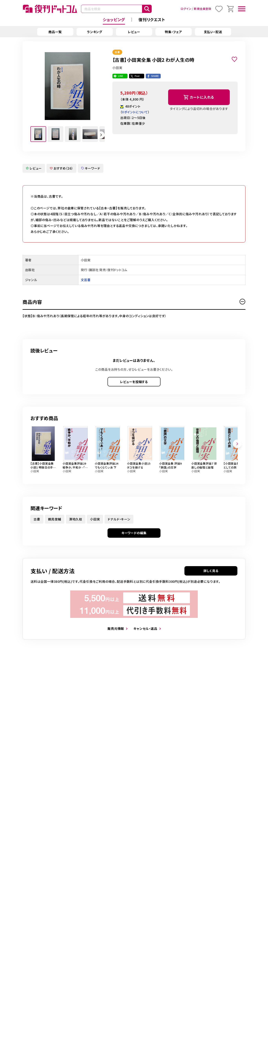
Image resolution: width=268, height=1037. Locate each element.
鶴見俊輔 (54, 519)
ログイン (185, 9)
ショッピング (114, 19)
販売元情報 (116, 628)
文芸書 (85, 279)
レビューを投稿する (134, 381)
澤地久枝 (75, 519)
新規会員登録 (202, 9)
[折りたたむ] (242, 302)
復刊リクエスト (152, 19)
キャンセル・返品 (145, 628)
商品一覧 (55, 31)
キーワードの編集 (134, 532)
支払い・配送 (213, 31)
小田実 (95, 519)
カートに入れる (202, 97)
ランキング (94, 31)
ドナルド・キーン (119, 519)
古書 (37, 519)
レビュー (134, 31)
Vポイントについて (135, 112)
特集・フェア (173, 31)
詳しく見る (211, 570)
